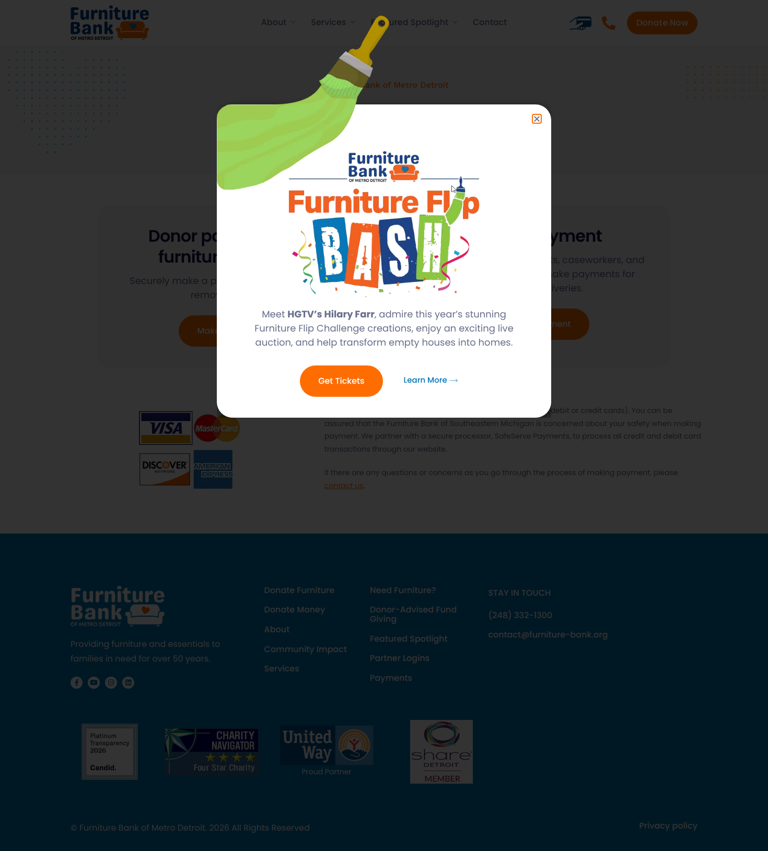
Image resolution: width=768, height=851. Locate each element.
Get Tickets (341, 381)
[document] (384, 425)
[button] (537, 119)
